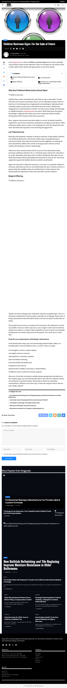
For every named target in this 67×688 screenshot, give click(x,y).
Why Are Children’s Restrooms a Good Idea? (23, 78)
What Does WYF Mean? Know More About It (23, 405)
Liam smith (7, 516)
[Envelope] (3, 645)
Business (37, 594)
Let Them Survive (45, 77)
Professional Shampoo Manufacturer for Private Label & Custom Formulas (32, 501)
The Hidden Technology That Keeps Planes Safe (25, 403)
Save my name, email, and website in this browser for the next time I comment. (26, 454)
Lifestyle (6, 614)
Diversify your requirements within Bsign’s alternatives (49, 82)
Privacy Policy (25, 1)
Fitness (37, 614)
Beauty (8, 497)
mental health (28, 111)
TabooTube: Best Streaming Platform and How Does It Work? (29, 400)
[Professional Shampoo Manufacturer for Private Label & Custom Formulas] (33, 491)
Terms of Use (35, 1)
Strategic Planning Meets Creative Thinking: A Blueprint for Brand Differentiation (48, 599)
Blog (5, 40)
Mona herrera (15, 53)
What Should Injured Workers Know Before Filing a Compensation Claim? (18, 598)
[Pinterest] (16, 645)
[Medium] (6, 645)
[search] (55, 5)
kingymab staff (8, 589)
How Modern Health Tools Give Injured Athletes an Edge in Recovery (46, 619)
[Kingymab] (9, 5)
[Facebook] (9, 645)
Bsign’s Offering (17, 81)
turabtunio (8, 572)
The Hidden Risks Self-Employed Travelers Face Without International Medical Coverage (32, 581)
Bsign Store (17, 62)
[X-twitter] (12, 645)
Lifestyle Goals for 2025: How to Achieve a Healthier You (16, 618)
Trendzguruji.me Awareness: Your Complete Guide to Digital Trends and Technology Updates (27, 512)
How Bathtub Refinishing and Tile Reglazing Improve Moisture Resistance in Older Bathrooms (31, 565)
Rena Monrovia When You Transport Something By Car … (27, 408)
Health (5, 577)
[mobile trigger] (3, 5)
